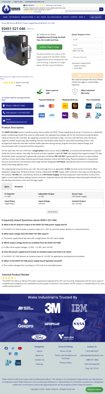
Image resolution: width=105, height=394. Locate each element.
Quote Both (78, 68)
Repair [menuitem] (43, 17)
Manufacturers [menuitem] (27, 17)
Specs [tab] (6, 186)
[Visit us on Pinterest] (10, 354)
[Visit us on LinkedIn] (16, 354)
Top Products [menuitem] (14, 17)
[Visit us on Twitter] (13, 348)
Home (4, 23)
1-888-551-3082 (18, 2)
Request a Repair (80, 66)
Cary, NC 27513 (91, 368)
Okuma (12, 23)
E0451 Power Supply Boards (29, 23)
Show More (52, 212)
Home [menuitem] (5, 17)
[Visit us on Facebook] (6, 348)
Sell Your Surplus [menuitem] (54, 17)
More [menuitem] (81, 17)
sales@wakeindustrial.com (34, 2)
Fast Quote (96, 17)
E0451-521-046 (49, 23)
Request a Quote (94, 389)
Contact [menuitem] (66, 17)
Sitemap (39, 364)
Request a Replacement (82, 63)
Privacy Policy (66, 362)
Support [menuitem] (74, 17)
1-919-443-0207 (6, 2)
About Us (39, 355)
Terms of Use (65, 351)
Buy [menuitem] (38, 17)
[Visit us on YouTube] (19, 348)
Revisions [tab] (19, 186)
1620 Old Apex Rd (91, 364)
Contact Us (39, 360)
